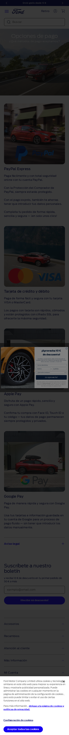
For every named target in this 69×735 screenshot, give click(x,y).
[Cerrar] (63, 681)
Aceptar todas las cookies (23, 729)
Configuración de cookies (18, 720)
